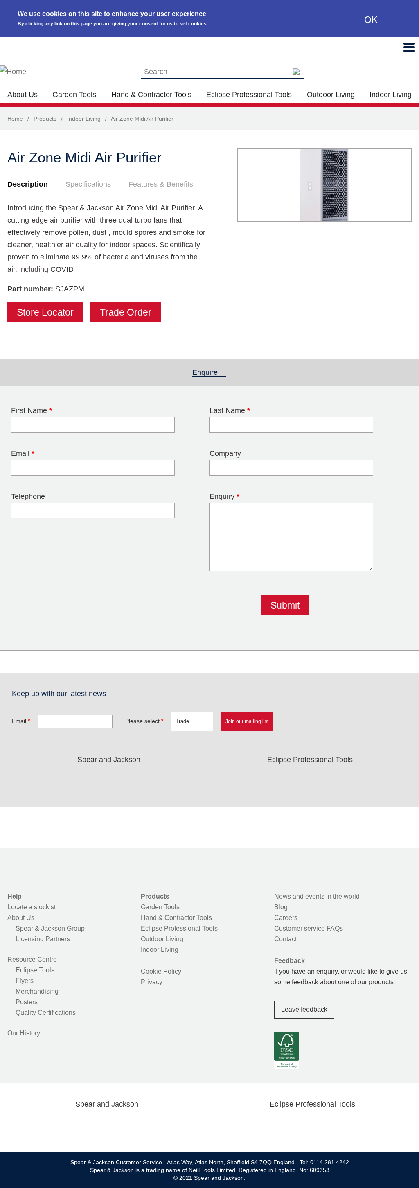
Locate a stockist (31, 907)
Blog (281, 907)
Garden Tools (74, 94)
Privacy (151, 981)
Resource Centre (32, 959)
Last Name (230, 410)
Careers (285, 917)
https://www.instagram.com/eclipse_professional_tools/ (323, 778)
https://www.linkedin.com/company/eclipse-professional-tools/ (349, 778)
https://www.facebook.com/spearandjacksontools (44, 778)
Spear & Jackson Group (50, 928)
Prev (251, 185)
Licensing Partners (43, 939)
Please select (144, 721)
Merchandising (37, 991)
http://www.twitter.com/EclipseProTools (297, 778)
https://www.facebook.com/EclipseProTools (271, 778)
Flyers (25, 980)
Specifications (88, 184)
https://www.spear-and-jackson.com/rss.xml (174, 778)
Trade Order (125, 312)
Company (225, 453)
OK (371, 19)
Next (401, 185)
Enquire (209, 372)
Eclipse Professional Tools (249, 94)
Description (27, 184)
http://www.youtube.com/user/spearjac (147, 778)
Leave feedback (304, 1009)
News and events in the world (317, 896)
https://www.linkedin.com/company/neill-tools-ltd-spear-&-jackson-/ (122, 778)
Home (15, 118)
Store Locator (45, 312)
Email (22, 453)
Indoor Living (390, 94)
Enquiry (224, 496)
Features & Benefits (160, 184)
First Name (31, 410)
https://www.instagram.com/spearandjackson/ (95, 778)
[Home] (13, 72)
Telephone (28, 496)
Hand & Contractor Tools (151, 94)
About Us (22, 94)
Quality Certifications (46, 1012)
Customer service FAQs (308, 928)
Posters (27, 1002)
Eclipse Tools (35, 970)
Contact (285, 939)
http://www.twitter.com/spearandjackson (69, 778)
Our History (23, 1033)
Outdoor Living (331, 94)
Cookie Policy (161, 971)
